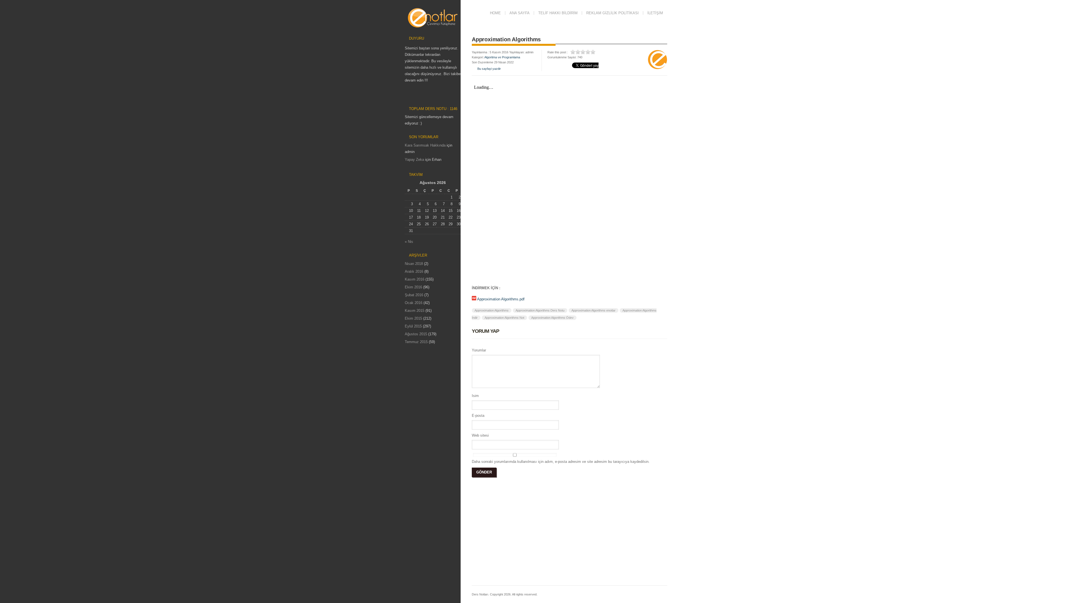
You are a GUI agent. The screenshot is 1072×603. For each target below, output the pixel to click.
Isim (475, 396)
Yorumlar (479, 350)
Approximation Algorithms (492, 310)
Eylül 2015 (413, 326)
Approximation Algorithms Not (504, 317)
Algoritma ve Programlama (502, 57)
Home (495, 13)
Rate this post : (557, 52)
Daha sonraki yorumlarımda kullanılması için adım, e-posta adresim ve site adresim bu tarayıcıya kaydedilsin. (561, 462)
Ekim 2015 (413, 318)
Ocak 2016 (413, 303)
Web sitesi (480, 435)
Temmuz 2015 (416, 342)
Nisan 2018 (414, 264)
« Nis (409, 242)
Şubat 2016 (414, 295)
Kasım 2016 (414, 279)
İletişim (655, 13)
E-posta (478, 415)
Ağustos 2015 (416, 334)
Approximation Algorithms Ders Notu (540, 310)
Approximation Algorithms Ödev (552, 317)
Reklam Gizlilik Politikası (612, 13)
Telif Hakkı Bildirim (558, 13)
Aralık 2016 (414, 271)
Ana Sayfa (519, 13)
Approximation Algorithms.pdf (501, 299)
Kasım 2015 (414, 310)
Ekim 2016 (413, 287)
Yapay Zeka (414, 159)
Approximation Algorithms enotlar (593, 310)
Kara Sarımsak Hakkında (425, 145)
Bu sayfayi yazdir (489, 68)
